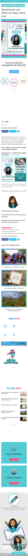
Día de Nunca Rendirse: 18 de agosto (14, 288)
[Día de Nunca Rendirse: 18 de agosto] (14, 278)
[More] (18, 131)
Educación (8, 5)
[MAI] (2, 122)
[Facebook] (14, 326)
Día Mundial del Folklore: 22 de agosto (14, 267)
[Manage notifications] (3, 553)
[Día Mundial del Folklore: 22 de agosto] (14, 257)
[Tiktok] (21, 512)
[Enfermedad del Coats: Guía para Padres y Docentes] (23, 419)
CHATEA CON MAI (19, 553)
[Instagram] (5, 326)
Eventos (20, 5)
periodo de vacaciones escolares (8, 231)
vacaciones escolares (19, 233)
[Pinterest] (14, 335)
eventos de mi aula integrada (8, 229)
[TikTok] (5, 335)
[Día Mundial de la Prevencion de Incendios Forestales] (14, 299)
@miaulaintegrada (14, 155)
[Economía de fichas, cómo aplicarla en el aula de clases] (23, 394)
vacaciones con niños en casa (8, 233)
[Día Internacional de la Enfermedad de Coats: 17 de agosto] (23, 400)
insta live (17, 229)
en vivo (13, 227)
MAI (7, 122)
